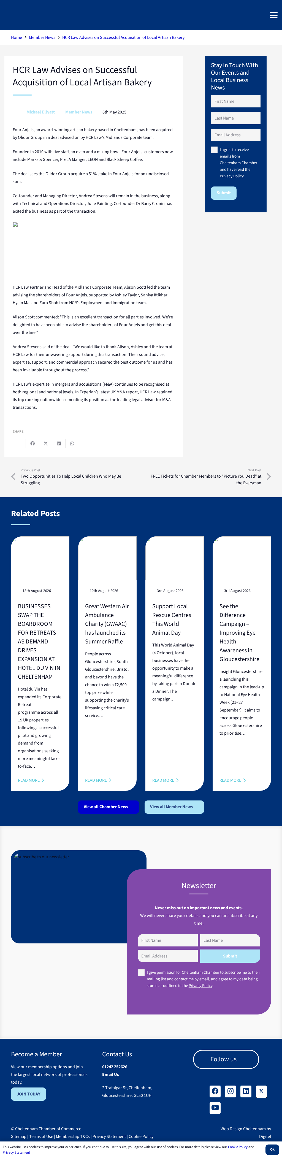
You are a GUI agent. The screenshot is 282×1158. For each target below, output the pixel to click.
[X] (261, 1092)
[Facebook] (215, 1091)
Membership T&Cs (73, 1136)
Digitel (265, 1136)
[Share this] (32, 443)
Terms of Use (41, 1136)
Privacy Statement (109, 1136)
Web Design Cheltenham (243, 1129)
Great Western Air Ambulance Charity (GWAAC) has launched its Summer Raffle (107, 624)
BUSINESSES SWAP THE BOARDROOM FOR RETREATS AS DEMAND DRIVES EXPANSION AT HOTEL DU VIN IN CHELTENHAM (39, 641)
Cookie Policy (141, 1136)
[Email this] (19, 443)
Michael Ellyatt (40, 112)
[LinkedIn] (245, 1091)
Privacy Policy (231, 176)
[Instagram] (230, 1091)
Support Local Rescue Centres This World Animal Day (171, 619)
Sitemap (18, 1136)
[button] (273, 15)
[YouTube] (215, 1108)
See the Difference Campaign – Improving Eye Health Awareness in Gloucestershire (239, 633)
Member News (78, 112)
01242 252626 (114, 1067)
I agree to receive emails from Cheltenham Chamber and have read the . (238, 163)
